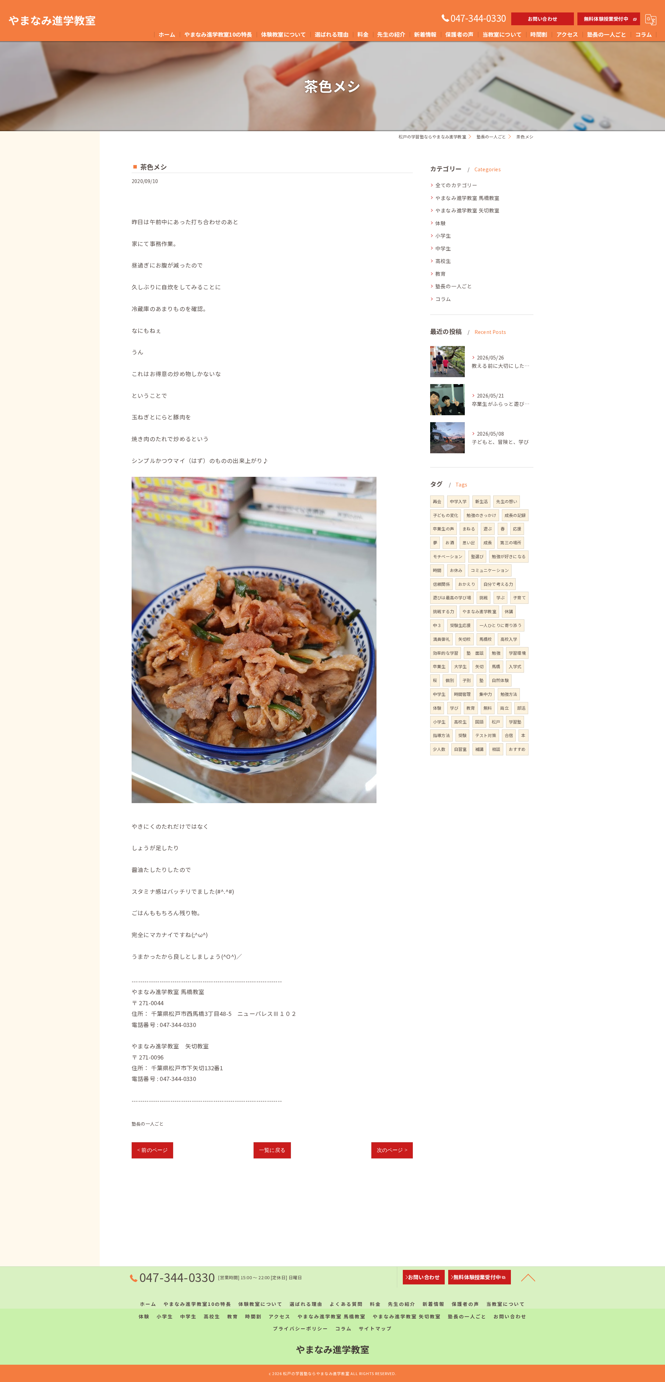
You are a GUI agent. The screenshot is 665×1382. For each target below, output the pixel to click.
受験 (462, 735)
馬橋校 (485, 639)
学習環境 (517, 653)
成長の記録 (515, 515)
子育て (519, 597)
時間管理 (462, 694)
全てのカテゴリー (456, 185)
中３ (437, 625)
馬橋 (496, 666)
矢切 (479, 666)
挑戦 (483, 597)
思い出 (468, 542)
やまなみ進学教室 (479, 611)
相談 (496, 749)
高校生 (443, 260)
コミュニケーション (490, 570)
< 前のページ (152, 1150)
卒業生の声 (443, 528)
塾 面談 (475, 653)
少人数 (439, 749)
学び (454, 708)
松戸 (496, 722)
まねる (468, 528)
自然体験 (500, 680)
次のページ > (392, 1150)
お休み (456, 570)
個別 (449, 680)
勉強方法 (508, 694)
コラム (443, 298)
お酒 (449, 542)
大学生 (460, 666)
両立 (504, 708)
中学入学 (458, 501)
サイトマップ (375, 1328)
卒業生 (439, 666)
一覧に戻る (272, 1150)
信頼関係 (441, 584)
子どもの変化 (445, 515)
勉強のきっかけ (481, 515)
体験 (440, 223)
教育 (440, 273)
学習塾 (515, 722)
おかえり (466, 584)
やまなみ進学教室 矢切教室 (467, 210)
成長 (488, 542)
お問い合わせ (542, 18)
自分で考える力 (498, 584)
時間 (437, 570)
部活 (521, 708)
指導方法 (441, 735)
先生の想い (506, 501)
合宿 (509, 735)
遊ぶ (488, 528)
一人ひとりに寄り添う (500, 625)
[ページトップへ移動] (528, 1277)
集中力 (485, 694)
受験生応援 (460, 625)
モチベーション (447, 556)
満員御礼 (441, 639)
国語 (479, 722)
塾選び (477, 556)
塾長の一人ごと (147, 1123)
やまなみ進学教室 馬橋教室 (467, 197)
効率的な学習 (445, 653)
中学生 (443, 248)
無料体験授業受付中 (606, 18)
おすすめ (517, 749)
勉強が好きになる (509, 556)
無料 (488, 708)
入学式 (515, 666)
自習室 (460, 749)
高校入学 (508, 639)
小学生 (443, 235)
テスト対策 (485, 735)
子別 (466, 680)
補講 (479, 749)
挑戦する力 (443, 611)
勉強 (496, 653)
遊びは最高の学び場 (452, 597)
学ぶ (500, 597)
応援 (517, 528)
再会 (437, 501)
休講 (509, 611)
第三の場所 (510, 542)
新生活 (481, 501)
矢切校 (464, 639)
